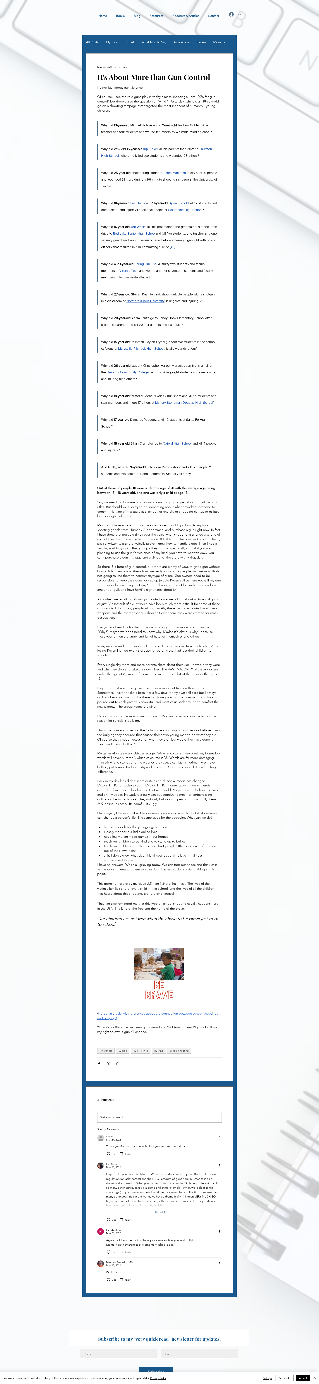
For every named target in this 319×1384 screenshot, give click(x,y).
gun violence (140, 1050)
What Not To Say (153, 42)
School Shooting (179, 1050)
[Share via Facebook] (99, 1063)
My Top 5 (112, 42)
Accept (303, 1378)
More (217, 42)
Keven (201, 42)
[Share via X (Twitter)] (108, 1063)
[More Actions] (219, 1138)
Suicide (123, 1050)
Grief (130, 42)
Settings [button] (267, 1378)
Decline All (284, 1378)
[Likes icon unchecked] (108, 1154)
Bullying (158, 1050)
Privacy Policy (158, 1378)
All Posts (92, 42)
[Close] (314, 1378)
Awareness (181, 42)
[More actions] (219, 67)
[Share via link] (117, 1063)
